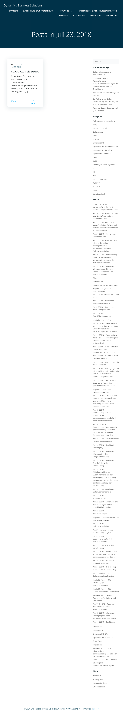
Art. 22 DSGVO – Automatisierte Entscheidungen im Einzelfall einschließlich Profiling (105, 504)
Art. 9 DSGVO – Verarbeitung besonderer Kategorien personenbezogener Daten (104, 383)
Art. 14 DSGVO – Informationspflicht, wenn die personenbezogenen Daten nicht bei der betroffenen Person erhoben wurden (105, 429)
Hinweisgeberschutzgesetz (104, 165)
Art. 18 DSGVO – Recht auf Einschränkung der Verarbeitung (103, 463)
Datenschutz (79, 16)
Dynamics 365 (66, 11)
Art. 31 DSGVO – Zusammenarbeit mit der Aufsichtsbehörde (103, 539)
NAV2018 (96, 186)
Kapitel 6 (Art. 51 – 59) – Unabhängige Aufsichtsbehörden (102, 583)
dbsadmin (17, 64)
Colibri (96, 708)
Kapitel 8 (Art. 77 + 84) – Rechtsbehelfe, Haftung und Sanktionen (104, 598)
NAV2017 (96, 183)
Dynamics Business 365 (102, 154)
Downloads (111, 16)
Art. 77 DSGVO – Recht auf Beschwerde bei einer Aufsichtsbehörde (103, 606)
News (95, 190)
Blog (95, 124)
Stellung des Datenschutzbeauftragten (98, 11)
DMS (95, 135)
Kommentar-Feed (100, 683)
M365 (95, 176)
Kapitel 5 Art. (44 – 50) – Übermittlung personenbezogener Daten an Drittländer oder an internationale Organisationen (105, 653)
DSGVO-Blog (95, 16)
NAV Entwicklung (100, 179)
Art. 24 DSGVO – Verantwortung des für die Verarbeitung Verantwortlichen (105, 216)
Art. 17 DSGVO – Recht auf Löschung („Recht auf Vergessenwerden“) (103, 454)
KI (94, 172)
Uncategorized (99, 194)
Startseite (13, 11)
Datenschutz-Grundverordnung (38, 11)
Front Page (97, 641)
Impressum (63, 16)
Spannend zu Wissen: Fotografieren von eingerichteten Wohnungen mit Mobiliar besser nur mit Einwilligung (105, 83)
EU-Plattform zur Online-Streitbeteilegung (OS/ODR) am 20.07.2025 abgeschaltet (105, 101)
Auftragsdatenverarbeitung (104, 121)
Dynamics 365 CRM (100, 634)
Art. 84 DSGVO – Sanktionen (104, 622)
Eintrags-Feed (98, 679)
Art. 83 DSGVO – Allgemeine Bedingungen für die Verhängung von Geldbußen (104, 615)
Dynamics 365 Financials (103, 637)
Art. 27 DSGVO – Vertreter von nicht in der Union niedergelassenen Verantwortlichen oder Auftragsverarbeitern (105, 245)
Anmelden (97, 676)
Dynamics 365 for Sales (102, 150)
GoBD (95, 161)
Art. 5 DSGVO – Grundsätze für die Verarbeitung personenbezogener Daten (105, 349)
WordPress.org (99, 687)
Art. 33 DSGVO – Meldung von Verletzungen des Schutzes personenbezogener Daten (105, 554)
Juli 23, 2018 (16, 67)
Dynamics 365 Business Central (105, 146)
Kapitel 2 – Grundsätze (102, 320)
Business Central (100, 128)
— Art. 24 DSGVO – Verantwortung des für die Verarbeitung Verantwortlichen (105, 207)
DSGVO (96, 139)
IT (94, 168)
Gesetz (95, 157)
